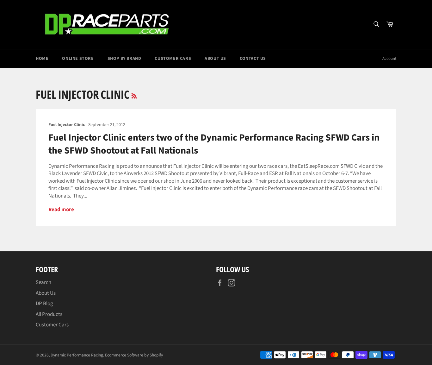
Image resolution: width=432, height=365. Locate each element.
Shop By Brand (124, 58)
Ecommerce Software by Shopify (134, 355)
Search (43, 282)
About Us (215, 58)
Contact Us (253, 58)
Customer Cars (173, 58)
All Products (49, 314)
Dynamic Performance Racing (77, 355)
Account (389, 58)
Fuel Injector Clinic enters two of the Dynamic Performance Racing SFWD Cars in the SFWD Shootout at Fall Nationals (214, 144)
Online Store (78, 58)
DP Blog (44, 303)
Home (42, 58)
